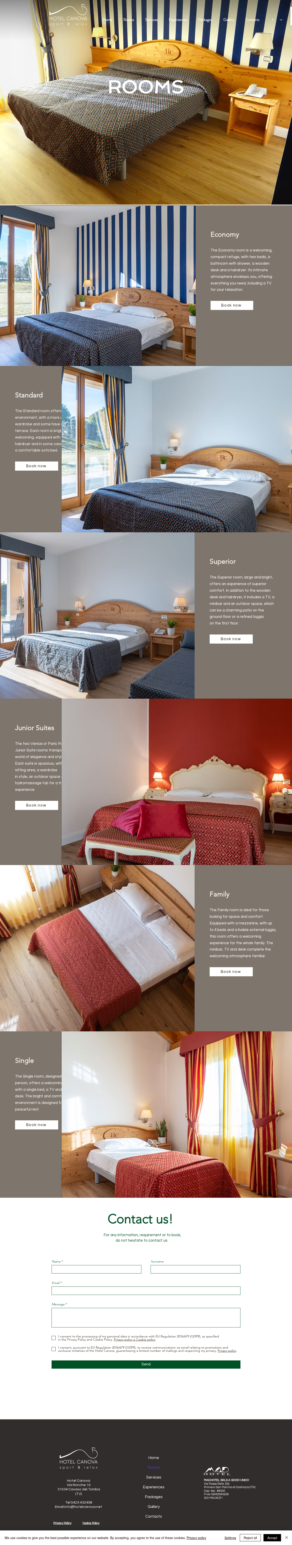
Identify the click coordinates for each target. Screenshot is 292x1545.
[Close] (286, 1537)
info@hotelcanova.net (83, 1507)
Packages (154, 1497)
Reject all (250, 1537)
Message (58, 1304)
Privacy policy (196, 1537)
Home (153, 1458)
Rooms (153, 1468)
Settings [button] (230, 1537)
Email (56, 1282)
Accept (272, 1537)
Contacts (153, 1517)
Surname (157, 1261)
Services (153, 1477)
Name (56, 1261)
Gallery (154, 1507)
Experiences (153, 1487)
